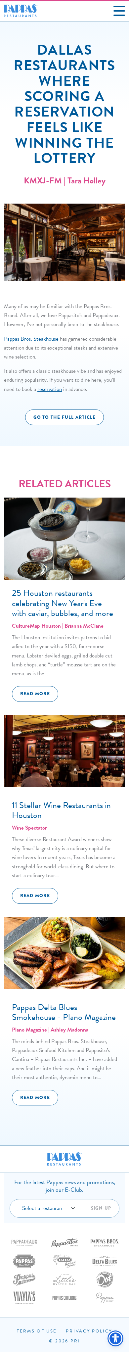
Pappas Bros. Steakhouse (31, 339)
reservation (49, 389)
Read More (35, 694)
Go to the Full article (64, 417)
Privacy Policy (89, 1331)
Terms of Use (37, 1331)
